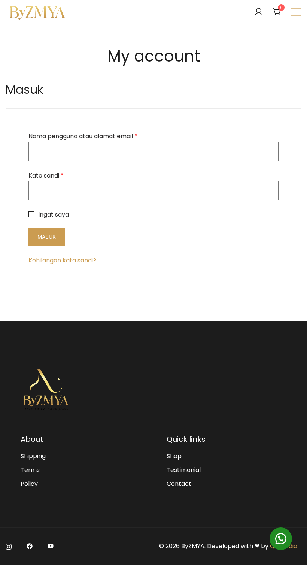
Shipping (33, 456)
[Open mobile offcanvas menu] (296, 12)
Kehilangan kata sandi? (62, 260)
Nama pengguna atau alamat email (82, 136)
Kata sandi (46, 175)
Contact (179, 483)
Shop (174, 456)
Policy (29, 483)
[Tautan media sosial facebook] (30, 546)
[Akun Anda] (258, 12)
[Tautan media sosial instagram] (9, 546)
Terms (30, 470)
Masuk (46, 237)
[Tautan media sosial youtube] (51, 546)
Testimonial (184, 470)
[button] (281, 538)
